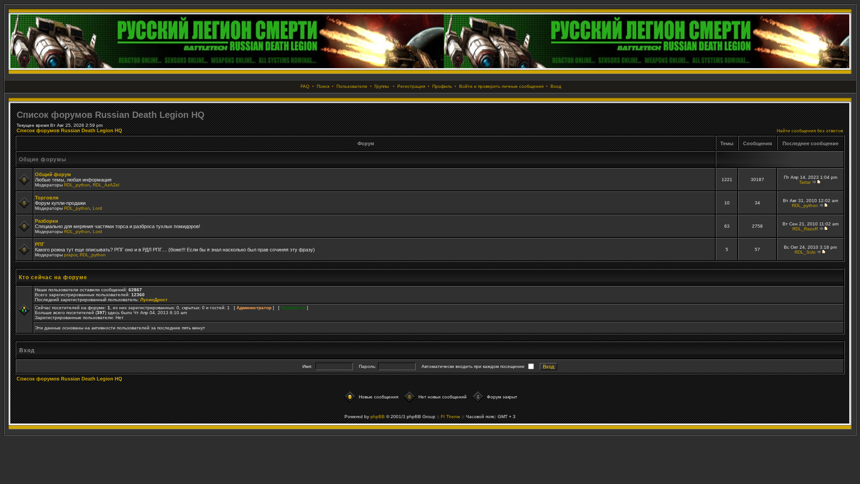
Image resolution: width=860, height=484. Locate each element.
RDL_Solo (805, 252)
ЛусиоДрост (154, 299)
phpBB (377, 416)
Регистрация (411, 86)
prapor (70, 254)
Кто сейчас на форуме (53, 277)
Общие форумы (42, 159)
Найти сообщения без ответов (810, 130)
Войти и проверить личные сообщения (501, 86)
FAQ (305, 86)
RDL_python (77, 184)
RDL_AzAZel (106, 184)
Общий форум (53, 174)
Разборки (46, 221)
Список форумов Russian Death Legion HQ (69, 130)
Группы (381, 86)
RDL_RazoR (805, 228)
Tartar (805, 182)
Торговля (46, 197)
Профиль (442, 86)
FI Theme (450, 416)
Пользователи (351, 86)
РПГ (39, 244)
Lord (97, 208)
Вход (555, 86)
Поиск (323, 86)
